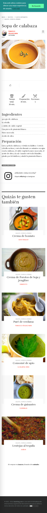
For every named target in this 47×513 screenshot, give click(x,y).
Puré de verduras (23, 321)
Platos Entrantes (22, 17)
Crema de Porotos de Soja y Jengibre (23, 279)
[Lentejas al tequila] (23, 431)
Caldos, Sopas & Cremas (12, 19)
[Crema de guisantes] (23, 389)
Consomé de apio (23, 363)
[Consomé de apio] (23, 348)
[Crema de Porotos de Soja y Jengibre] (23, 262)
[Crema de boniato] (23, 221)
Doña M (23, 449)
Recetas (10, 17)
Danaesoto (23, 284)
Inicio (3, 17)
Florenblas (23, 408)
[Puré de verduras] (23, 307)
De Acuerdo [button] (36, 6)
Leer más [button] (16, 8)
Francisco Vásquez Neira (23, 325)
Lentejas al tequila (23, 445)
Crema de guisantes (23, 404)
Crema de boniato (23, 236)
